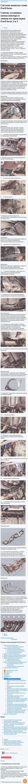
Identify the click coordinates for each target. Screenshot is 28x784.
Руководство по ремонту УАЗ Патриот (17, 700)
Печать (5, 27)
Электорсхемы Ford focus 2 (11, 667)
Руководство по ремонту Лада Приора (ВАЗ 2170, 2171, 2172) (17, 690)
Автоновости (7, 676)
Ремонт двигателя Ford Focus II (12, 648)
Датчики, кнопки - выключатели (15, 666)
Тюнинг (6, 677)
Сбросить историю (6, 757)
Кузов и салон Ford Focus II (11, 645)
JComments (14, 639)
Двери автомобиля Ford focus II (15, 646)
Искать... (3, 749)
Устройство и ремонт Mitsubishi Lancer (17, 705)
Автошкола (7, 673)
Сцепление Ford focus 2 (13, 659)
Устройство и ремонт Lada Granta (15, 712)
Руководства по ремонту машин (12, 679)
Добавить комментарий (7, 637)
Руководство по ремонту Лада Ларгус (17, 709)
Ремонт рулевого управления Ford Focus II (15, 655)
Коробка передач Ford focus (14, 660)
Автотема (6, 674)
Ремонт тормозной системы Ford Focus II (14, 656)
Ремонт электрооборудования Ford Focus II (15, 662)
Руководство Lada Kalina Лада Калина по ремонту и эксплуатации (17, 707)
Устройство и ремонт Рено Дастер (16, 711)
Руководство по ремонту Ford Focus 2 (17, 704)
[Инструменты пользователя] (1, 25)
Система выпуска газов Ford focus (16, 651)
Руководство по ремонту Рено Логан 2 (17, 688)
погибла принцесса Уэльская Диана (10, 772)
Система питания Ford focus (14, 652)
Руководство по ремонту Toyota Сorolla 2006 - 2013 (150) (15, 696)
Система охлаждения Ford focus (15, 649)
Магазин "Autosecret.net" (10, 714)
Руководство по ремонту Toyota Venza (17, 698)
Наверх (3, 760)
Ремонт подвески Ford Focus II (12, 653)
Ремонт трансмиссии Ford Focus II (13, 658)
